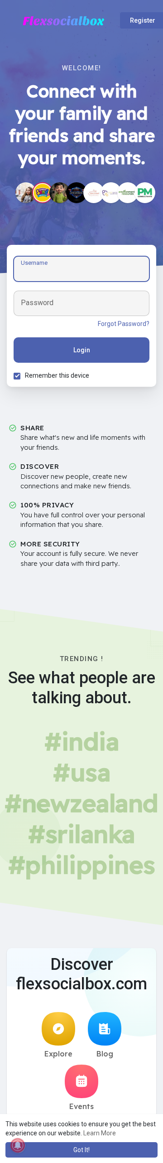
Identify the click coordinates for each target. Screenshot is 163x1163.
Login (81, 350)
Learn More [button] (99, 1133)
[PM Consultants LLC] (144, 192)
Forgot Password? (123, 323)
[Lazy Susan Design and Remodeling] (93, 192)
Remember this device (57, 375)
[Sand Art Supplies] (42, 192)
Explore (58, 1053)
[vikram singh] (59, 192)
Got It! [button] (81, 1149)
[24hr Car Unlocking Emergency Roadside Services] (76, 192)
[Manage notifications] (17, 1145)
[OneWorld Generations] (111, 192)
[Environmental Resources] (127, 192)
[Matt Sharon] (25, 192)
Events (81, 1106)
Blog (104, 1053)
